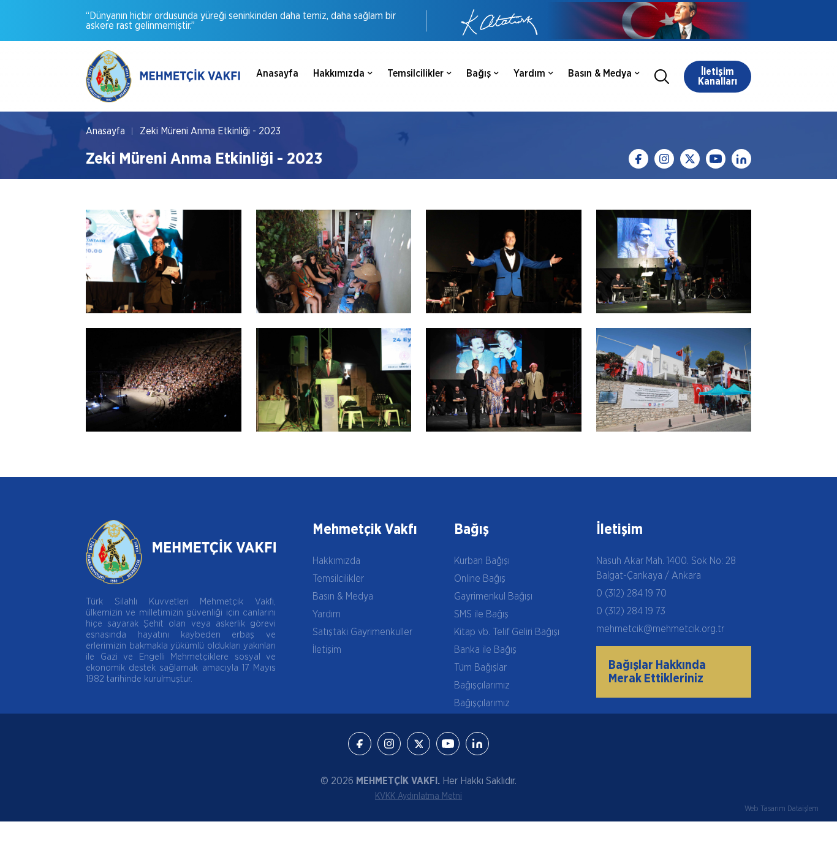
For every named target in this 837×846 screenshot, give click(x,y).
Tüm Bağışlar (480, 668)
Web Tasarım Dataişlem (781, 808)
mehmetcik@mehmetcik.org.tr (660, 629)
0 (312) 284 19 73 (630, 611)
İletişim (326, 650)
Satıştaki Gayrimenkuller (362, 632)
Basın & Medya (342, 596)
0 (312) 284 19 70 (631, 593)
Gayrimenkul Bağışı (493, 596)
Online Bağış (480, 579)
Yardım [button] (529, 73)
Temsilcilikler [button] (415, 73)
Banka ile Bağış (485, 650)
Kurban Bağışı (482, 561)
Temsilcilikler (338, 579)
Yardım (326, 614)
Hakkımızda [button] (339, 73)
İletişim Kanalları (717, 76)
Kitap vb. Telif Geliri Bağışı (506, 632)
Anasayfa (277, 73)
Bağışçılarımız (482, 685)
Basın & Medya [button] (600, 73)
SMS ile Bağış (481, 614)
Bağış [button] (478, 73)
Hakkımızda (336, 561)
